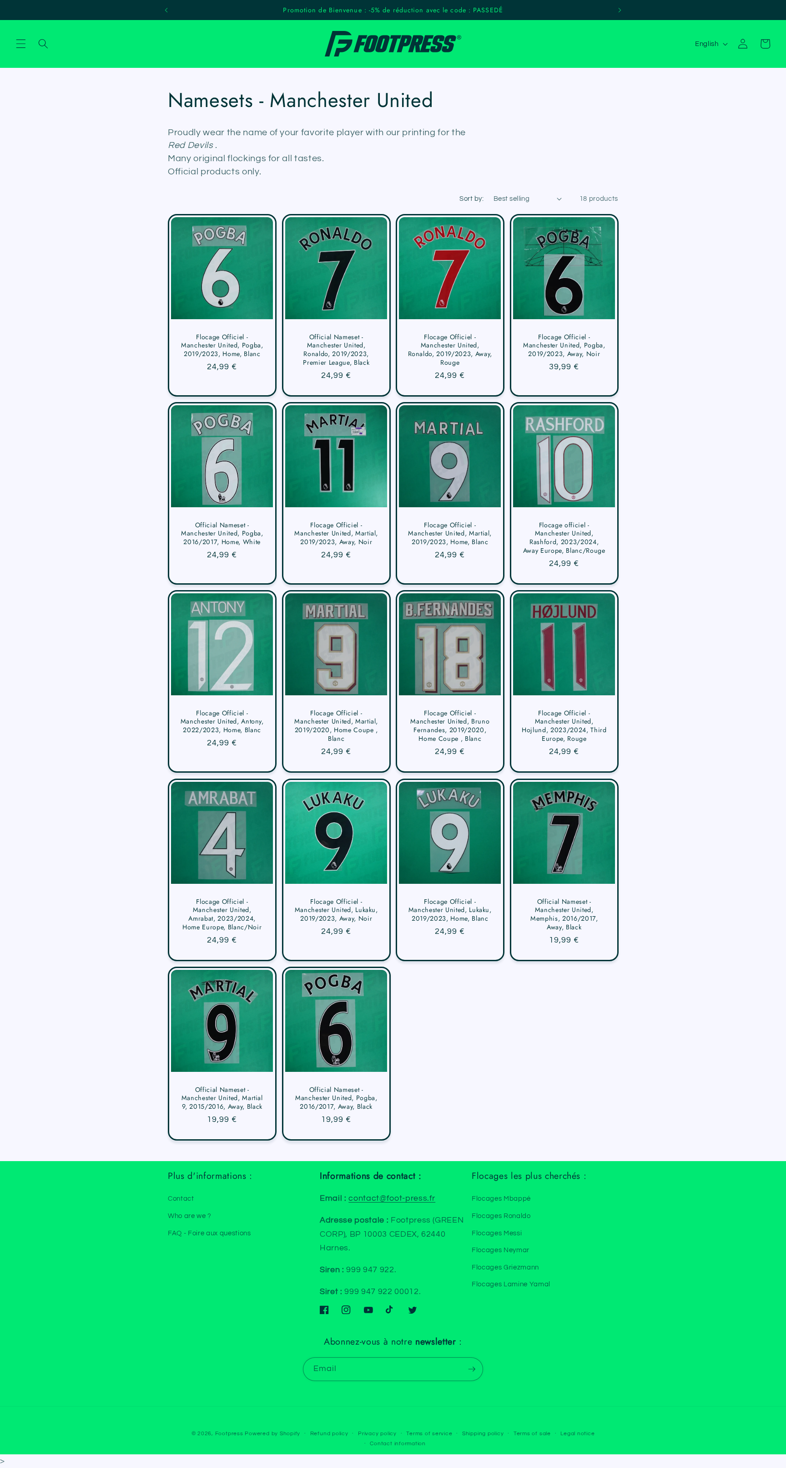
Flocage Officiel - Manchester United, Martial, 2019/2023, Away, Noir (336, 533)
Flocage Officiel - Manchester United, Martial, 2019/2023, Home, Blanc (450, 533)
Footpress (229, 1434)
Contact (181, 1198)
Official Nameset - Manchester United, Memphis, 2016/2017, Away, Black (564, 914)
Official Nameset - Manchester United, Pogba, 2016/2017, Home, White (222, 533)
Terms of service (429, 1434)
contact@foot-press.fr (391, 1198)
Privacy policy (377, 1434)
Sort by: (471, 198)
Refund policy (329, 1434)
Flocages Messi (497, 1233)
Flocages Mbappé (501, 1198)
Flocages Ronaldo (501, 1215)
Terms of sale (532, 1434)
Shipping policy (483, 1434)
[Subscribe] (472, 1369)
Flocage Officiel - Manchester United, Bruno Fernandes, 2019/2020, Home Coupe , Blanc (449, 726)
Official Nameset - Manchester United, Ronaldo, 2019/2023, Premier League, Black (336, 350)
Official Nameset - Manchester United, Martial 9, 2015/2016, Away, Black (222, 1098)
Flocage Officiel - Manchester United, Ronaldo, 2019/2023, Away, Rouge (450, 350)
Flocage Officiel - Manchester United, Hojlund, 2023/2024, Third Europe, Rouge (564, 726)
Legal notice (577, 1434)
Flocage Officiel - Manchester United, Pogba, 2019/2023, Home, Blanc (222, 345)
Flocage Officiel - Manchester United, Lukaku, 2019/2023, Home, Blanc (450, 910)
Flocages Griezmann (505, 1267)
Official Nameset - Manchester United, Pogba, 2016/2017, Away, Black (336, 1098)
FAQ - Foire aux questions (209, 1233)
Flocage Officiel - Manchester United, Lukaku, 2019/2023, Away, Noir (336, 910)
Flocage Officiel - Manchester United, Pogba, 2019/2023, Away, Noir (564, 345)
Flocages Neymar (500, 1250)
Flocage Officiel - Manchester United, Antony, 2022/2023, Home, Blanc (222, 721)
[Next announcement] (620, 10)
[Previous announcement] (166, 10)
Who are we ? (190, 1215)
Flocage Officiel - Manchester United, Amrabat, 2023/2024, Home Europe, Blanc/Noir (222, 914)
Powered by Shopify (272, 1434)
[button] (21, 44)
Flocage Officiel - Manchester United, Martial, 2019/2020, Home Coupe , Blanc (336, 726)
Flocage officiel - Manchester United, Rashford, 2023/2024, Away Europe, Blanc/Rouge (564, 538)
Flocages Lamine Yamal (511, 1284)
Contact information (398, 1444)
